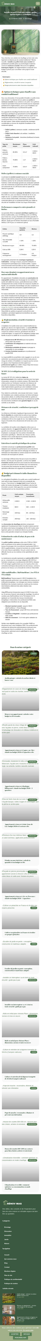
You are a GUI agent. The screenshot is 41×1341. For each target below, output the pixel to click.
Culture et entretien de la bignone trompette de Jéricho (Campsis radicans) (20, 1078)
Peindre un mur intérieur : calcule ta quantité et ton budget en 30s (17, 861)
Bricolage (28, 19)
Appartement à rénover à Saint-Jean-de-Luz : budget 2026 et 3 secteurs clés (19, 825)
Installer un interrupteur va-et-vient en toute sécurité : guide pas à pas (19, 1006)
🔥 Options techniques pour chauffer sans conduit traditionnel (20, 79)
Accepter (14, 1334)
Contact (7, 1267)
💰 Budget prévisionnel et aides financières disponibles (18, 85)
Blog (5, 1263)
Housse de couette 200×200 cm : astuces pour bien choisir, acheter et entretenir (19, 1150)
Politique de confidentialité (13, 1279)
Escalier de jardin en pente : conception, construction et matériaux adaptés (18, 969)
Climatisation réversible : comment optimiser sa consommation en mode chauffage (17, 1187)
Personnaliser (20, 1337)
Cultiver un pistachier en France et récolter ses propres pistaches (20, 933)
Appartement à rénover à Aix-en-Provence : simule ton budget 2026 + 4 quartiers (20, 897)
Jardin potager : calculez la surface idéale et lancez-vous (20, 679)
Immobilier (7, 1235)
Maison (6, 1243)
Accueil (6, 1255)
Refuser (27, 1334)
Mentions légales (10, 1271)
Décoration (8, 1231)
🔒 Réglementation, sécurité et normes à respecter (17, 82)
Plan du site (8, 1275)
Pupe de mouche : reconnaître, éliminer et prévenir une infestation (19, 1114)
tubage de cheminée (7, 307)
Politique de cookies (11, 1283)
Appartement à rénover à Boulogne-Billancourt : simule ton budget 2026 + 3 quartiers (19, 788)
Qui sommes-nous (10, 1259)
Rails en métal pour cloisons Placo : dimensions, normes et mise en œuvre (18, 1042)
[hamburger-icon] (38, 3)
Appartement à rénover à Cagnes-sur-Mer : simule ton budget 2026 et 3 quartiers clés (20, 751)
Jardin (6, 1239)
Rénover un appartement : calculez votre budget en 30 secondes (19, 715)
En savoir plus (28, 1330)
